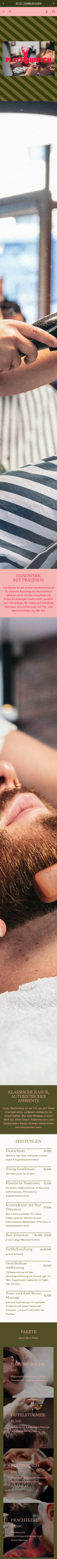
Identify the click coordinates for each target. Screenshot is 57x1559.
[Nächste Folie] (53, 3)
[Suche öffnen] (10, 11)
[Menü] (3, 11)
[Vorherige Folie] (3, 3)
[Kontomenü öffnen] (46, 11)
